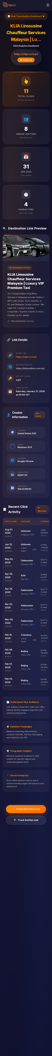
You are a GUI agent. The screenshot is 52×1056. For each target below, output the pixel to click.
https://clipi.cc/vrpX (26, 54)
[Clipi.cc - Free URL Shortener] (9, 5)
